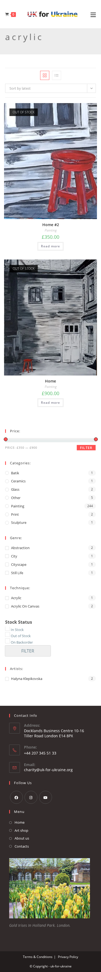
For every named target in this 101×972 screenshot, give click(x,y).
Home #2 (50, 224)
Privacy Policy (68, 957)
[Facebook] (16, 797)
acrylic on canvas (25, 606)
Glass (15, 489)
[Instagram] (31, 797)
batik (15, 473)
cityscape (18, 564)
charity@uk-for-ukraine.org (48, 769)
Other (15, 497)
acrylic (16, 597)
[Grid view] (44, 75)
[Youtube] (45, 797)
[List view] (56, 75)
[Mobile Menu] (93, 14)
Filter (86, 447)
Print (15, 514)
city (14, 556)
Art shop (21, 830)
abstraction (20, 547)
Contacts (22, 846)
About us (22, 838)
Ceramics (18, 481)
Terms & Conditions (38, 957)
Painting (51, 230)
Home (50, 381)
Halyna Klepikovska (26, 678)
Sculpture (18, 522)
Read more (50, 246)
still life (17, 572)
